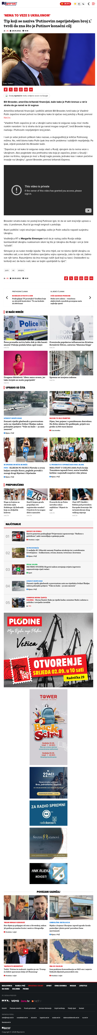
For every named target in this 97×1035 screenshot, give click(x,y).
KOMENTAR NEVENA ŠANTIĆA (37, 597)
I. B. (7, 31)
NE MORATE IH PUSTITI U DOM (22, 296)
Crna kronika (55, 430)
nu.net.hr (85, 1017)
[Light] (75, 4)
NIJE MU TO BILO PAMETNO (60, 418)
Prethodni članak (7, 297)
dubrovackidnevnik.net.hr (71, 1017)
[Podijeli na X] (11, 89)
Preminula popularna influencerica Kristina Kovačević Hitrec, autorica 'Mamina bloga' (71, 343)
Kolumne (16, 989)
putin (7, 270)
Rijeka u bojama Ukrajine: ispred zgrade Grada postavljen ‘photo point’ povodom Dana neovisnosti (70, 928)
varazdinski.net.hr (22, 1017)
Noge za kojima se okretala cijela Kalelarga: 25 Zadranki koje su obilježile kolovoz (14, 507)
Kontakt (81, 1008)
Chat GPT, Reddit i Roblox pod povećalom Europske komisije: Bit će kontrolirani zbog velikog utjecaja (82, 507)
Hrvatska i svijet (33, 539)
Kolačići (4, 1008)
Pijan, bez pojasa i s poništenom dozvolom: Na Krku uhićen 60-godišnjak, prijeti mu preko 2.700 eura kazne (71, 424)
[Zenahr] (25, 1001)
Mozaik (73, 985)
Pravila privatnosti (30, 1008)
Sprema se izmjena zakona (63, 377)
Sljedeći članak (90, 297)
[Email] (26, 89)
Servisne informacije (45, 1008)
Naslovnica (7, 985)
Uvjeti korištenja (59, 1008)
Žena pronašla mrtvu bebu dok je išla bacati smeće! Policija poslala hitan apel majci (25, 343)
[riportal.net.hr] (6, 1028)
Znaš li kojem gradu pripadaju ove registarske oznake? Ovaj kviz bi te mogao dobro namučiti (36, 507)
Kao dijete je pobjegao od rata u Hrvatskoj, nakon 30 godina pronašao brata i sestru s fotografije (25, 926)
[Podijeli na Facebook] (6, 89)
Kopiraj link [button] (31, 89)
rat (13, 270)
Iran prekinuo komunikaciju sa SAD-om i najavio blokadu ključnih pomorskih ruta (71, 970)
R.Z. (30, 606)
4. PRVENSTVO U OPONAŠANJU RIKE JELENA (67, 464)
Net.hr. (7, 117)
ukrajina (21, 270)
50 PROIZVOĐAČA (33, 548)
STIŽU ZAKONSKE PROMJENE (60, 296)
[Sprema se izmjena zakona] (71, 363)
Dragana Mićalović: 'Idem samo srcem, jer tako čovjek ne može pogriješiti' (24, 378)
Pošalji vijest (72, 1008)
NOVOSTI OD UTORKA (34, 531)
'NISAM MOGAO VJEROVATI (14, 922)
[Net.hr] (5, 1001)
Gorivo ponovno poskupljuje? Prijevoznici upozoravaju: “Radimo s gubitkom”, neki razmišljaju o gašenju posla (55, 534)
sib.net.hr (34, 1017)
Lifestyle (83, 985)
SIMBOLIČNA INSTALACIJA (60, 922)
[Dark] (83, 4)
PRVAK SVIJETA (32, 564)
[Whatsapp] (21, 89)
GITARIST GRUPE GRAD (13, 418)
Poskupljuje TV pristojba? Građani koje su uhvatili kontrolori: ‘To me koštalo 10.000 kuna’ (29, 301)
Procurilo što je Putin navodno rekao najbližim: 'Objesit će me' (59, 506)
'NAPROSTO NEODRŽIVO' (13, 966)
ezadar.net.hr (56, 1017)
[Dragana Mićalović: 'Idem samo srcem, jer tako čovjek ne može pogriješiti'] (26, 363)
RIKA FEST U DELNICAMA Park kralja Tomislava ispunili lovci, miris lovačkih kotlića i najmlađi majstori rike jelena (69, 470)
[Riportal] (9, 4)
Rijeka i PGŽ (9, 433)
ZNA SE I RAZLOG (56, 966)
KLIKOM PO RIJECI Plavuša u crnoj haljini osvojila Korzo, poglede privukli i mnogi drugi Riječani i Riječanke (24, 470)
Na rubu (5, 989)
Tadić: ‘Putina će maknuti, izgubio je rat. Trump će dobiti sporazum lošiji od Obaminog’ (25, 970)
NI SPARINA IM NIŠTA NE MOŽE (15, 464)
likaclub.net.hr (6, 1022)
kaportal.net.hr (44, 1017)
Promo (26, 989)
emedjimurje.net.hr (8, 1017)
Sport (30, 573)
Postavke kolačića (15, 1008)
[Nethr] (37, 1001)
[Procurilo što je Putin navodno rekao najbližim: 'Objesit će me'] (60, 494)
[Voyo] (15, 1001)
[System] (79, 4)
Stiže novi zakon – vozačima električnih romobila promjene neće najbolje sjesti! (66, 301)
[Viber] (16, 89)
